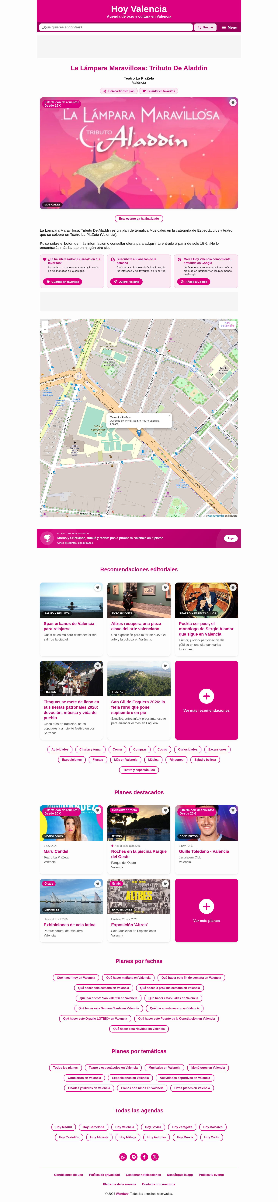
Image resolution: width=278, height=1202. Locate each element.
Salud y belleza (205, 759)
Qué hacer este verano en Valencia (175, 1008)
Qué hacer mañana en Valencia (128, 977)
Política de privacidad (104, 1174)
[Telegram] (133, 1157)
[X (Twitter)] (155, 1157)
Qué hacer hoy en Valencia (76, 977)
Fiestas (98, 759)
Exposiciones (72, 759)
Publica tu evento (211, 1174)
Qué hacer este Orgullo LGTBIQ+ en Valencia (95, 1018)
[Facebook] (144, 1157)
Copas (162, 749)
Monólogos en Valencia (208, 1067)
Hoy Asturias (156, 1137)
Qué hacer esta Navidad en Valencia (139, 1028)
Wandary (122, 1193)
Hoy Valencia (124, 1127)
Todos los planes (65, 1067)
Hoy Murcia (185, 1137)
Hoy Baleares (213, 1127)
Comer (117, 749)
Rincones (176, 759)
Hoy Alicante (99, 1137)
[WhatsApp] (123, 1157)
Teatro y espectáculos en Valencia (113, 1067)
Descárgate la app (180, 1174)
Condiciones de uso (68, 1174)
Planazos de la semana (119, 1184)
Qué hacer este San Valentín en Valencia (108, 998)
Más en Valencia (125, 759)
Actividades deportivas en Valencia (185, 1077)
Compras (140, 749)
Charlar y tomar (90, 749)
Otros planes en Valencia (192, 1088)
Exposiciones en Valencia (130, 1077)
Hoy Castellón (69, 1137)
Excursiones (217, 749)
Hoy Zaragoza (182, 1127)
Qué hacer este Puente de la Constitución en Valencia (176, 1018)
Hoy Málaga (128, 1137)
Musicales (52, 204)
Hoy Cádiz (211, 1137)
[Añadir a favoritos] (233, 102)
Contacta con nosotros (158, 1184)
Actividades (59, 749)
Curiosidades (187, 749)
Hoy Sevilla (153, 1127)
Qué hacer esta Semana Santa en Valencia (108, 1008)
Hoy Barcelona (93, 1127)
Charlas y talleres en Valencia (89, 1088)
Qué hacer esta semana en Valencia (103, 988)
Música (153, 759)
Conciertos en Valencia (84, 1077)
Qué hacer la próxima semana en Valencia (170, 988)
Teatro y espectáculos (139, 770)
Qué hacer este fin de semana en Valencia (191, 977)
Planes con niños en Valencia (142, 1088)
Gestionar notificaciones (143, 1174)
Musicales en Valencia (164, 1067)
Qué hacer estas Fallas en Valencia (173, 998)
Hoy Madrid (63, 1127)
